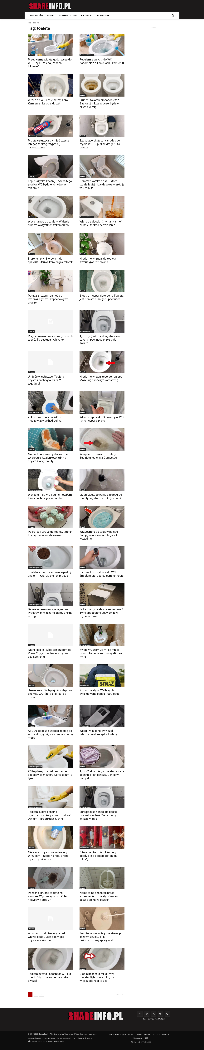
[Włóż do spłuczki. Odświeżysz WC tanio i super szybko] (102, 402)
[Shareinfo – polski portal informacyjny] (50, 6)
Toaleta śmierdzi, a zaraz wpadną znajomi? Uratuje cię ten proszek (49, 574)
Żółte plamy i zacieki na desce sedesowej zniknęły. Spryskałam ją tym (50, 775)
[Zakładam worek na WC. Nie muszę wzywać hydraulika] (50, 402)
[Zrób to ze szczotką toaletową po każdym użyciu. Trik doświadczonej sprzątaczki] (102, 918)
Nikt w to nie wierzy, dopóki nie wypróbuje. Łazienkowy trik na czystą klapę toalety (48, 458)
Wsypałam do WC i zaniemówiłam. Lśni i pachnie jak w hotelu (50, 496)
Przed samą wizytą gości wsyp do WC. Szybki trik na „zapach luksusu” (50, 63)
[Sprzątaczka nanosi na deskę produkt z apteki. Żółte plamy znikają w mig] (102, 797)
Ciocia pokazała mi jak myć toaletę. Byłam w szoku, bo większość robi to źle (97, 977)
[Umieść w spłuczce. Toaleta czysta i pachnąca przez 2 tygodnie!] (50, 362)
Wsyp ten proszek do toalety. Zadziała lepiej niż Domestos (98, 456)
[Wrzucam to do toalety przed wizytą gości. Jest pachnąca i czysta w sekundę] (50, 918)
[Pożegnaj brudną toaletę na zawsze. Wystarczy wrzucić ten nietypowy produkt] (50, 878)
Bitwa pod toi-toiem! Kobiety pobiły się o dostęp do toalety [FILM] (98, 856)
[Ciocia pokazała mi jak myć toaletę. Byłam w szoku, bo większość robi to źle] (102, 959)
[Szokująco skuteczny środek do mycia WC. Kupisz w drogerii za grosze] (102, 126)
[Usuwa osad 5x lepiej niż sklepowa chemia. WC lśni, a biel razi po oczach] (50, 675)
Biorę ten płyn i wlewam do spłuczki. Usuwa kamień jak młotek (50, 260)
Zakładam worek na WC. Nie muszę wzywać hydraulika (46, 418)
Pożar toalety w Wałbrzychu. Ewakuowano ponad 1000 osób (99, 692)
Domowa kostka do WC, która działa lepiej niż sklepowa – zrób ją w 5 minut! (102, 184)
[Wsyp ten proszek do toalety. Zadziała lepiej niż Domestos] (102, 439)
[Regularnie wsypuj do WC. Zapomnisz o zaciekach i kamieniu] (102, 45)
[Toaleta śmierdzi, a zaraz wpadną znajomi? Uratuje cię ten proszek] (50, 557)
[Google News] (167, 1014)
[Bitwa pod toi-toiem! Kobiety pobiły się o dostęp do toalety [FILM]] (102, 837)
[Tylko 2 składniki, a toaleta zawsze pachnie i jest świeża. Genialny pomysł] (102, 756)
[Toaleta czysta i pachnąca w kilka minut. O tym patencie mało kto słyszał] (50, 959)
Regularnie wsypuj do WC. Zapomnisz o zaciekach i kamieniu (102, 61)
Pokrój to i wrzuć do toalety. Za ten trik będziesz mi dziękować (50, 533)
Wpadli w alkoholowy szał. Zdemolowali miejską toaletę (98, 732)
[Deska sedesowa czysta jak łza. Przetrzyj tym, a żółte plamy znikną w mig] (50, 594)
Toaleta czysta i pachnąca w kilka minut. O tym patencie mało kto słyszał (49, 977)
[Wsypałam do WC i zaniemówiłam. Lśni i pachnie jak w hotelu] (50, 480)
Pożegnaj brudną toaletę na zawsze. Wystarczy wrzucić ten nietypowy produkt (48, 896)
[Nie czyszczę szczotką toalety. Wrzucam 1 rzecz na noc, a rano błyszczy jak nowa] (50, 837)
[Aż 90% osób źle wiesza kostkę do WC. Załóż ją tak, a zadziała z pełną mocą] (50, 716)
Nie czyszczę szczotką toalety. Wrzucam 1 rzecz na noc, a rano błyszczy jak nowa (48, 856)
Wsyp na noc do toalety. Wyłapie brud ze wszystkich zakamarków (48, 223)
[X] (153, 1014)
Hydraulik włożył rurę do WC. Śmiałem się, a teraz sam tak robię (102, 574)
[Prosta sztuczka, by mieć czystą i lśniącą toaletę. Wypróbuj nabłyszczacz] (50, 126)
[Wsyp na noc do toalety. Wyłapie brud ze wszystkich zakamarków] (50, 207)
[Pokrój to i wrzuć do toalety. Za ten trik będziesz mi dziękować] (50, 517)
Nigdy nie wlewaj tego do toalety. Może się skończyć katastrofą (101, 378)
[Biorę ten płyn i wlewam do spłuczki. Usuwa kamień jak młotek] (50, 244)
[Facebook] (140, 1014)
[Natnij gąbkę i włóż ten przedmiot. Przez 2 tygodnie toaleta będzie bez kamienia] (50, 635)
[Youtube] (160, 1014)
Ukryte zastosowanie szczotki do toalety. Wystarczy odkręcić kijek (101, 496)
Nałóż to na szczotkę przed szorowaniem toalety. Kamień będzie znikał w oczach (99, 896)
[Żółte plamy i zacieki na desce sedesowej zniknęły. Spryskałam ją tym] (50, 756)
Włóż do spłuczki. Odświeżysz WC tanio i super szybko (102, 418)
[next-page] (41, 994)
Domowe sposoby (86, 55)
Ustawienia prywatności (140, 1042)
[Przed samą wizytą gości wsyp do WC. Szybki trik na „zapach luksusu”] (50, 45)
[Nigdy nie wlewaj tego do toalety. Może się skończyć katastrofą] (102, 362)
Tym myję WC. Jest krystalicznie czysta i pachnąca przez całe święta (100, 339)
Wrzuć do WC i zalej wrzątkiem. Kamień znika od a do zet (48, 101)
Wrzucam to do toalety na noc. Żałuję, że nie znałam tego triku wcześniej (99, 535)
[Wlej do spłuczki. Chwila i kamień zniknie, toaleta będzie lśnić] (102, 207)
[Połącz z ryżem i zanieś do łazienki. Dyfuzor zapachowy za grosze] (50, 281)
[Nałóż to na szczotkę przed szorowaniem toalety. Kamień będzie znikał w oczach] (102, 878)
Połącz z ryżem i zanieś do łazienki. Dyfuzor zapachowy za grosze (48, 299)
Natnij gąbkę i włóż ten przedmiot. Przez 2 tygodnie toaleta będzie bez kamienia (49, 653)
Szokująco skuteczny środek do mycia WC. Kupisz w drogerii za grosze (100, 144)
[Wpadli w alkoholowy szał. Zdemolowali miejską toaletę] (102, 716)
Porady (31, 55)
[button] (172, 15)
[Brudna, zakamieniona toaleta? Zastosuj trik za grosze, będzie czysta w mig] (102, 85)
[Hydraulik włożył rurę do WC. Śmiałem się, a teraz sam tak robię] (102, 557)
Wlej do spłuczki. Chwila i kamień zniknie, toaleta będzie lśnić (101, 223)
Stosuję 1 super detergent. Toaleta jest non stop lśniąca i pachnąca (102, 297)
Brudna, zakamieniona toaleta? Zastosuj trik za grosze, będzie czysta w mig (99, 103)
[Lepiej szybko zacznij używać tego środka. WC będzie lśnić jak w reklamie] (50, 166)
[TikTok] (146, 1014)
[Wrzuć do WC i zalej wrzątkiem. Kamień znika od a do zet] (50, 85)
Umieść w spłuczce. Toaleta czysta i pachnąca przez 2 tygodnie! (46, 380)
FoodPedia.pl (160, 1019)
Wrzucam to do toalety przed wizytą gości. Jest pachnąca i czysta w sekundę (47, 937)
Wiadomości (84, 686)
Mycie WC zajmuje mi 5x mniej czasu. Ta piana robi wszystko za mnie (101, 653)
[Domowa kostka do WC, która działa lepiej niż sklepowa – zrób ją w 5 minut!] (102, 166)
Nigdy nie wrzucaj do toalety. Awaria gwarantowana (98, 260)
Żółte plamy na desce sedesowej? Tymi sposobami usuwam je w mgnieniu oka (101, 613)
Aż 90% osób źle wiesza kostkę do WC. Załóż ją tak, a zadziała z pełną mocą (50, 734)
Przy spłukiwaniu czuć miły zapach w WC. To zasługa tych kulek (50, 337)
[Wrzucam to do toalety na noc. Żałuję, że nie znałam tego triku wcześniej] (102, 517)
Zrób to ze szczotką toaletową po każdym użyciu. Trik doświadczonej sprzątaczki (101, 937)
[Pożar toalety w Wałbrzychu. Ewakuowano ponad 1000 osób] (102, 675)
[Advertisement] (153, 70)
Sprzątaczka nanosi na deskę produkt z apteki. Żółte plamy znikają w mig (98, 815)
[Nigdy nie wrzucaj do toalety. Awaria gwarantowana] (102, 244)
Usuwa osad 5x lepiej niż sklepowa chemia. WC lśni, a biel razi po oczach (50, 694)
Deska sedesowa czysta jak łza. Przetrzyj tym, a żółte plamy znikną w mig (50, 613)
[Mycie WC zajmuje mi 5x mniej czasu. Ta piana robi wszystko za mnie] (102, 635)
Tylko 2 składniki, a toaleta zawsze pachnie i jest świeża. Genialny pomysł (102, 775)
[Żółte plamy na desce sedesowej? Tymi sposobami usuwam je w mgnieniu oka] (102, 594)
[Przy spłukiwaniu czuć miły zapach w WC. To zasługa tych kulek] (50, 321)
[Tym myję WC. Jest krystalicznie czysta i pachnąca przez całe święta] (102, 321)
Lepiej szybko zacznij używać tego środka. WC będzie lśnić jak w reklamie (50, 184)
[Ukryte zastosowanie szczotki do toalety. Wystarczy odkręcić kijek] (102, 480)
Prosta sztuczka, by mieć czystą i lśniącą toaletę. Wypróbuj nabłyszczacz (49, 144)
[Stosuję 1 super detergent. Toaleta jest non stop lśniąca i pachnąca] (102, 281)
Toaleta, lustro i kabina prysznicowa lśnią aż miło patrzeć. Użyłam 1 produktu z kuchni (50, 815)
